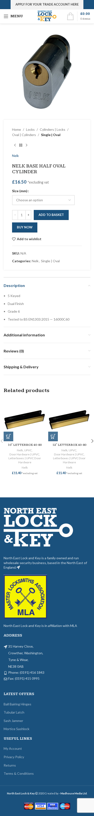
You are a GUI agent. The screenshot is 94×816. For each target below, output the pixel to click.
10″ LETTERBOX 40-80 (25, 445)
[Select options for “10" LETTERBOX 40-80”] (8, 436)
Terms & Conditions (19, 773)
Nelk (15, 156)
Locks (30, 129)
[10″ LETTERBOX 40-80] (25, 420)
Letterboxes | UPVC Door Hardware (24, 460)
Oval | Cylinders (24, 135)
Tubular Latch (14, 712)
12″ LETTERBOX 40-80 (69, 445)
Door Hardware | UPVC (24, 454)
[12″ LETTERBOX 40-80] (69, 420)
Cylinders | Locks (52, 129)
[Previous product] (15, 145)
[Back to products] (21, 145)
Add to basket (51, 215)
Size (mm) (19, 191)
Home (16, 129)
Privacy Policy (14, 757)
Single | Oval (50, 135)
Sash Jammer (13, 721)
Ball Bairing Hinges (17, 704)
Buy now (25, 227)
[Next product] (26, 145)
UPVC (28, 450)
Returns (10, 765)
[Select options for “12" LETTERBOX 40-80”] (53, 436)
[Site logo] (47, 16)
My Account (13, 748)
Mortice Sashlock (16, 729)
